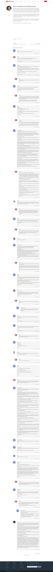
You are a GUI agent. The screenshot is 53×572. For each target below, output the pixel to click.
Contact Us (7, 567)
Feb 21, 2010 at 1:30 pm (37, 331)
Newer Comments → (37, 553)
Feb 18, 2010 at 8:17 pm (37, 235)
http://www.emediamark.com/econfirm (21, 494)
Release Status (22, 567)
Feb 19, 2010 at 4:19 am (37, 286)
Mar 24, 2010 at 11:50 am (37, 507)
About (7, 564)
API (13, 567)
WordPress (20, 571)
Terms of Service (14, 571)
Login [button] (46, 1)
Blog (38, 1)
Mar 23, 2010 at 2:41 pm (37, 478)
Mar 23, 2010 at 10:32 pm (36, 486)
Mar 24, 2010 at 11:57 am (37, 518)
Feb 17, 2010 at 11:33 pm (37, 75)
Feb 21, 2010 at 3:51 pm (37, 271)
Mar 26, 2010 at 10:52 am (37, 549)
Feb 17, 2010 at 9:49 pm (37, 53)
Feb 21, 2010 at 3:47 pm (37, 304)
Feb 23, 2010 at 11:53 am (37, 436)
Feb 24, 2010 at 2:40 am (37, 452)
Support (29, 1)
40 (9, 15)
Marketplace (21, 1)
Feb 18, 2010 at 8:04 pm (37, 241)
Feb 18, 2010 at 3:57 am (37, 116)
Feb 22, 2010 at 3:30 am (37, 356)
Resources (34, 1)
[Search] (40, 1)
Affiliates (25, 1)
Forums (21, 564)
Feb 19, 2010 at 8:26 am (37, 297)
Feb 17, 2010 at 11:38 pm (37, 82)
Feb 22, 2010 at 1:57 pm (37, 362)
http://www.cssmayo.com (33, 309)
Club (13, 566)
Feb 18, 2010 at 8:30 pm (37, 197)
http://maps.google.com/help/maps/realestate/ (25, 281)
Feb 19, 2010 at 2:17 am (37, 259)
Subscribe (39, 566)
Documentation (22, 565)
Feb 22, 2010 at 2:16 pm (37, 384)
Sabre (38, 502)
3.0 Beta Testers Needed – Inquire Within (35, 44)
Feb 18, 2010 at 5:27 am (37, 168)
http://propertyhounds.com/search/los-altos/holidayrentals (24, 411)
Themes (16, 1)
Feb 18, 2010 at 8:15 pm (37, 215)
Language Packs (22, 566)
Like (17, 73)
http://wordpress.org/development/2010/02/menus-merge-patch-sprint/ (25, 450)
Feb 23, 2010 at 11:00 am (37, 312)
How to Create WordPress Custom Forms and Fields (19, 44)
